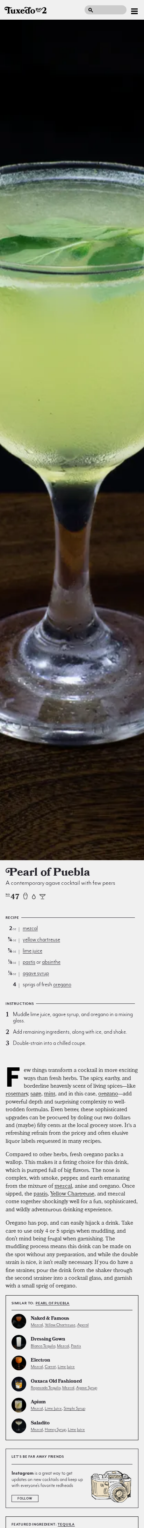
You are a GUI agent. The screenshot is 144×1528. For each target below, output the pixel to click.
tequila (66, 1524)
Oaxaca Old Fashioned (56, 1382)
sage (35, 1093)
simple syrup (74, 1408)
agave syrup (36, 973)
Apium (38, 1402)
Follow (25, 1498)
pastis (29, 962)
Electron (40, 1361)
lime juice (32, 951)
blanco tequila (43, 1345)
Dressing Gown (48, 1340)
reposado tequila (45, 1387)
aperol (83, 1324)
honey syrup (55, 1429)
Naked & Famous (50, 1319)
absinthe (51, 962)
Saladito (40, 1424)
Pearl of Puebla (53, 1303)
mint (49, 1093)
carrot (50, 1366)
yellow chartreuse (41, 939)
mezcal (30, 928)
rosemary (17, 1093)
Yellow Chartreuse (72, 1193)
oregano (62, 984)
